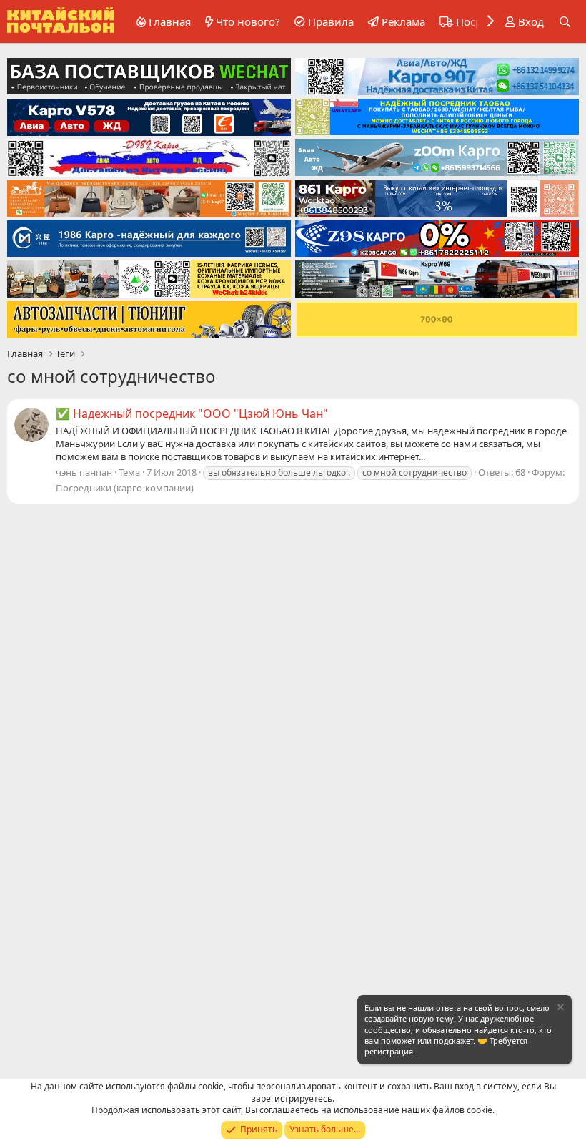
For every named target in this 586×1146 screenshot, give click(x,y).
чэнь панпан (84, 472)
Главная (170, 21)
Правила (331, 21)
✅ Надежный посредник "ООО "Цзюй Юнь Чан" (192, 413)
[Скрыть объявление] (559, 1009)
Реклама (403, 21)
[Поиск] (565, 22)
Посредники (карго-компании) (125, 487)
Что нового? (248, 21)
